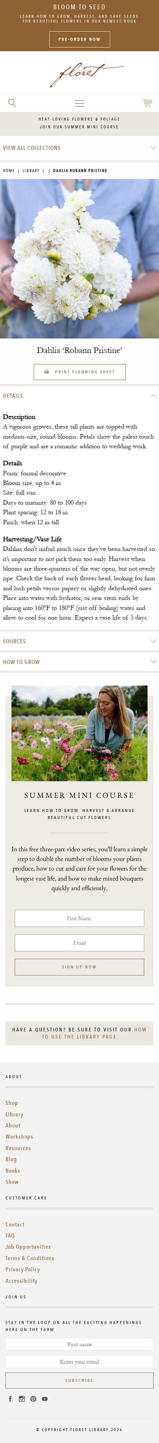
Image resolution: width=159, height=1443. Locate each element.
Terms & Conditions (30, 1258)
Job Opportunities (28, 1247)
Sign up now (79, 967)
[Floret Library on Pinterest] (33, 1400)
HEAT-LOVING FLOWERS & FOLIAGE (79, 119)
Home (9, 171)
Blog (11, 1159)
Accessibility (21, 1281)
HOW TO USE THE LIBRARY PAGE (94, 1033)
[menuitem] (79, 148)
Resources (18, 1148)
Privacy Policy (23, 1269)
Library (31, 171)
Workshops (19, 1137)
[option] (79, 259)
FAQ (10, 1236)
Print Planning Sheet (84, 372)
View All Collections (32, 148)
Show (12, 1182)
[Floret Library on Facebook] (10, 1400)
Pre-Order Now (79, 39)
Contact (15, 1225)
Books (13, 1171)
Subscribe (79, 1380)
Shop (12, 1103)
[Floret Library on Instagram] (22, 1400)
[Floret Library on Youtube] (45, 1400)
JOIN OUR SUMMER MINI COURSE (79, 127)
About (13, 1126)
